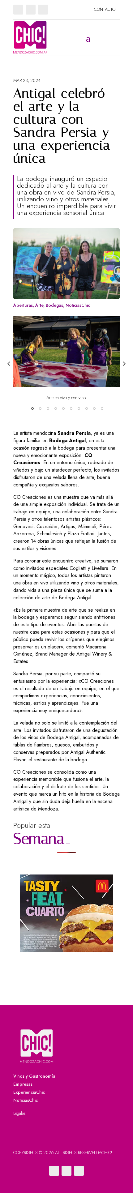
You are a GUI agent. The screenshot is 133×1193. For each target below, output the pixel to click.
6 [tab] (71, 408)
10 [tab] (102, 408)
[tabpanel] (66, 358)
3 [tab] (48, 408)
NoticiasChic (78, 305)
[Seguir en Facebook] (18, 10)
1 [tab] (32, 408)
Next (124, 364)
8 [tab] (87, 408)
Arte (39, 305)
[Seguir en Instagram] (43, 10)
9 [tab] (94, 408)
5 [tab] (63, 408)
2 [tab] (40, 408)
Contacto (104, 9)
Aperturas (23, 305)
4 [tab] (56, 408)
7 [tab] (79, 408)
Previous (9, 364)
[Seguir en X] (31, 10)
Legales (19, 1113)
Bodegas (54, 305)
